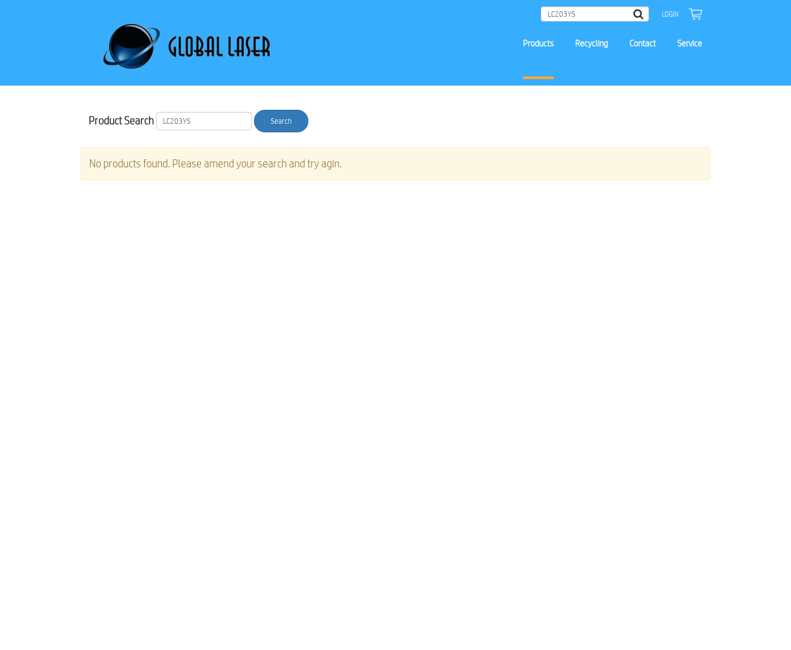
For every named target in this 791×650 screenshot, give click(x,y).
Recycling (591, 43)
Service (689, 43)
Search (281, 121)
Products (538, 43)
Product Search (121, 120)
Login (670, 14)
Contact (643, 43)
